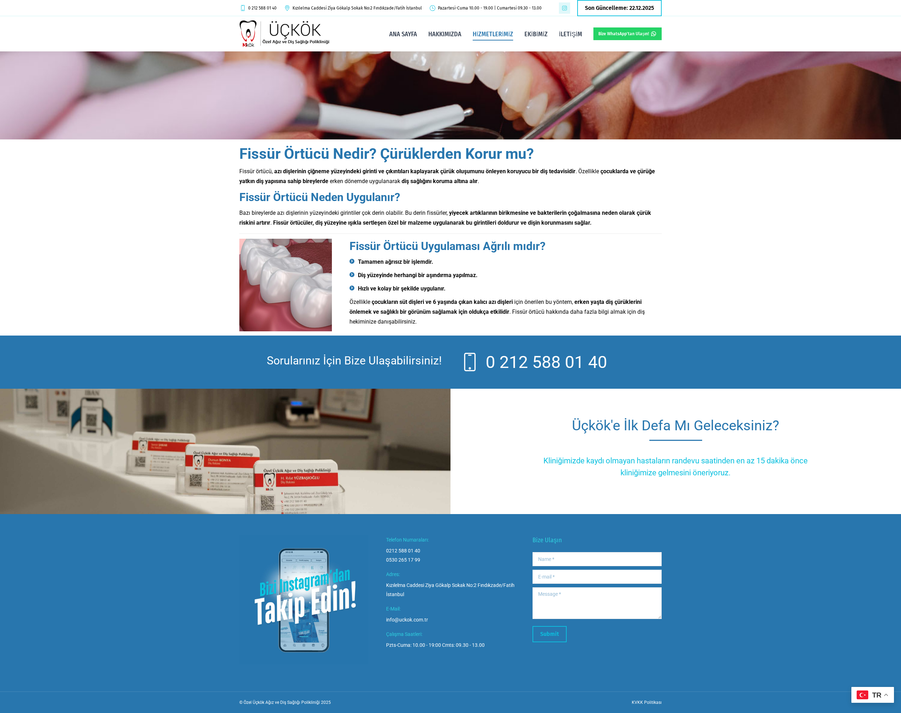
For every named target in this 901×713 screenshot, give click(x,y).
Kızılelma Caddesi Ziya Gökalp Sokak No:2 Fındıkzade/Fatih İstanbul (357, 8)
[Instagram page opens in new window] (564, 8)
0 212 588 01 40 (262, 8)
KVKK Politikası (647, 702)
